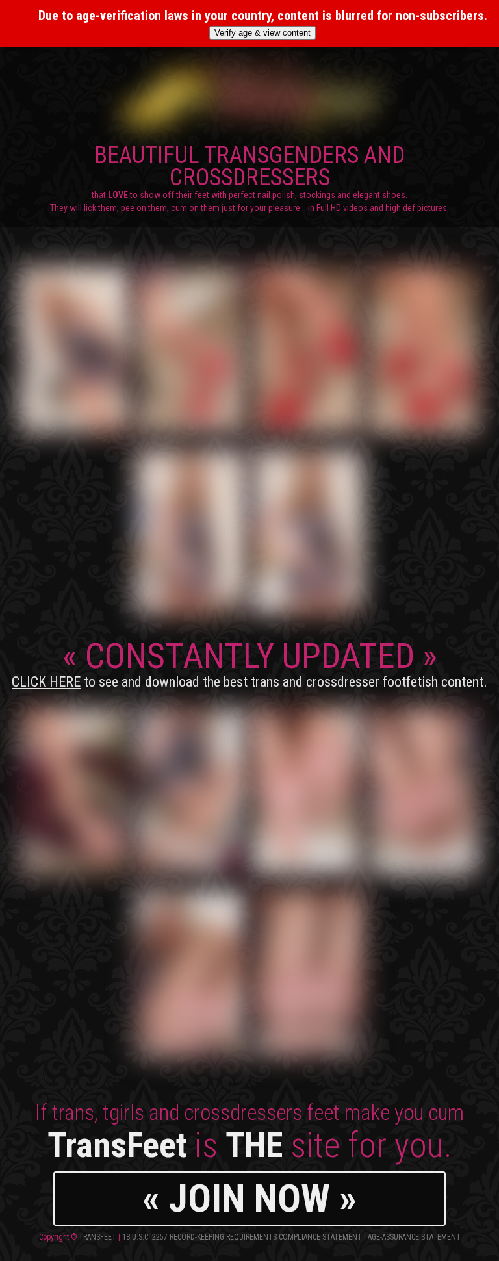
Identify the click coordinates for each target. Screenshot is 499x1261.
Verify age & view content (262, 33)
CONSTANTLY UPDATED (249, 662)
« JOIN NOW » (249, 1198)
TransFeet (97, 1237)
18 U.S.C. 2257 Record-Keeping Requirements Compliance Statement (242, 1237)
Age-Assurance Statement (414, 1237)
